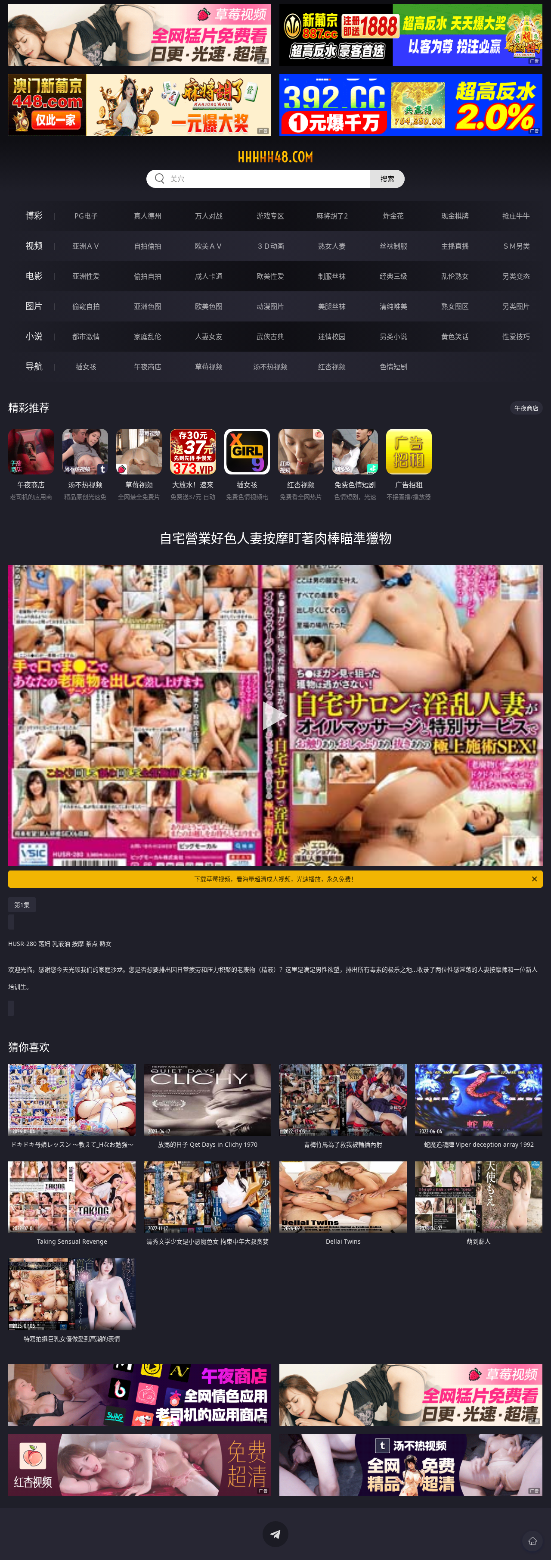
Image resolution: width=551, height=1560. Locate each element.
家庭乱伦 (147, 336)
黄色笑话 (455, 336)
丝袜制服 (393, 246)
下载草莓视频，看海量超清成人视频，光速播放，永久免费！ (275, 879)
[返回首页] (532, 1541)
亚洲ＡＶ (86, 246)
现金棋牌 (455, 216)
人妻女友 (209, 336)
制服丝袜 (332, 276)
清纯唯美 (393, 306)
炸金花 (393, 216)
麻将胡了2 (332, 216)
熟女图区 (455, 306)
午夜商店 (147, 366)
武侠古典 (270, 336)
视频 (34, 246)
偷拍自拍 (147, 276)
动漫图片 (270, 306)
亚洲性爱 (86, 276)
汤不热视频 (270, 366)
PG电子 (86, 216)
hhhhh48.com (275, 156)
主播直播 (455, 246)
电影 (34, 276)
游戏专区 (270, 216)
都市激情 (86, 336)
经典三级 (393, 276)
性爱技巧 (516, 336)
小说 (34, 336)
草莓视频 (209, 366)
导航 (34, 366)
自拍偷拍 (147, 246)
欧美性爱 (270, 276)
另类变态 (516, 276)
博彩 (34, 216)
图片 (34, 306)
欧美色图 (209, 306)
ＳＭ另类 (516, 246)
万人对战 (209, 216)
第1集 (22, 905)
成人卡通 (209, 276)
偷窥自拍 (86, 306)
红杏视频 (332, 366)
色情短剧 (393, 366)
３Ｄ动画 (270, 246)
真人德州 (147, 216)
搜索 (387, 179)
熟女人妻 (332, 246)
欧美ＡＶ (209, 246)
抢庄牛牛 (516, 216)
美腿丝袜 (332, 306)
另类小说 (393, 336)
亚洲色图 (147, 306)
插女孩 (86, 366)
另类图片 (516, 306)
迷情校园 (332, 336)
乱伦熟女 (455, 276)
